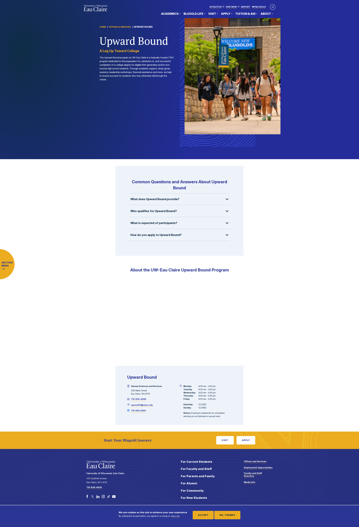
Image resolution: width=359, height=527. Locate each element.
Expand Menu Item (180, 13)
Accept (203, 515)
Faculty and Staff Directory (253, 474)
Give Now (231, 6)
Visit (212, 13)
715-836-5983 (138, 410)
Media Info (249, 482)
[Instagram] (103, 496)
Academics (170, 13)
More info (175, 516)
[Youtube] (114, 496)
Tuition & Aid (245, 13)
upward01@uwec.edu (142, 405)
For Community (192, 490)
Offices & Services (120, 27)
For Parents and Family (198, 476)
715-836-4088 (138, 399)
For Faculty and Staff (196, 469)
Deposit (245, 6)
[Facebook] (87, 496)
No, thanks (227, 515)
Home (103, 27)
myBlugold (259, 6)
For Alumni (189, 483)
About (266, 13)
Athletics (216, 6)
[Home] (96, 8)
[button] (272, 7)
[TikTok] (108, 496)
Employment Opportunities (258, 467)
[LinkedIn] (98, 496)
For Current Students (196, 461)
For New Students (194, 497)
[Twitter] (92, 496)
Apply (225, 13)
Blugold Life (193, 13)
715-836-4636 (94, 487)
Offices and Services (255, 461)
